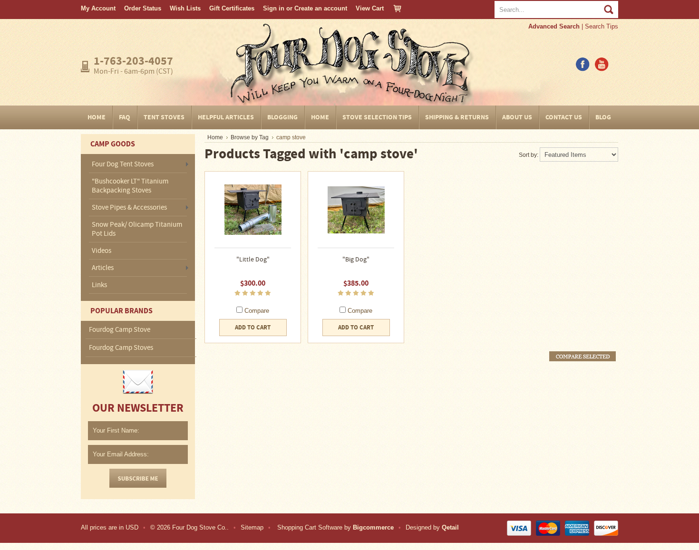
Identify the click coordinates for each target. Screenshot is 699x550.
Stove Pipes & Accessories (129, 208)
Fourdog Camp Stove (119, 329)
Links (99, 284)
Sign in (273, 8)
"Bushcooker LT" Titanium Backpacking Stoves (130, 186)
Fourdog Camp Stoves (121, 347)
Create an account (320, 8)
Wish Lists (185, 8)
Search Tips (601, 26)
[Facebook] (582, 69)
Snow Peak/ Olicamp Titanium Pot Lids (137, 229)
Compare (256, 310)
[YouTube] (601, 69)
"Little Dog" (253, 259)
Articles (103, 268)
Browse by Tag (250, 137)
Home (215, 137)
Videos (101, 250)
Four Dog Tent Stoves (123, 165)
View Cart (370, 8)
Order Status (142, 8)
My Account (98, 8)
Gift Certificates (231, 8)
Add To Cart (253, 327)
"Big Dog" (355, 259)
